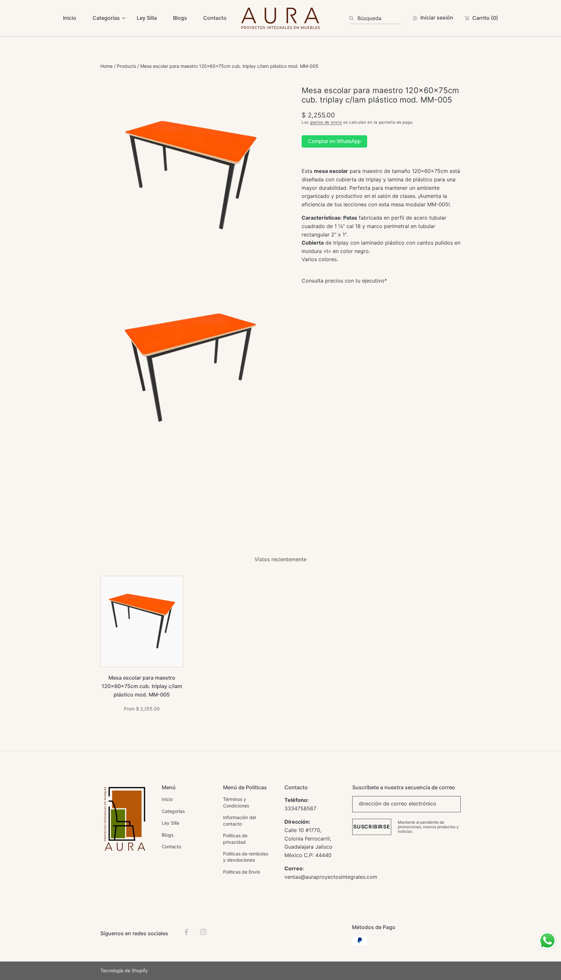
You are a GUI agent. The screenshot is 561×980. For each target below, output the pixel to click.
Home (106, 66)
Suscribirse (371, 826)
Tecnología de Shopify (124, 970)
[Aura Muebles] (280, 18)
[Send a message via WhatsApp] (547, 940)
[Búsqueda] (353, 18)
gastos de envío (326, 122)
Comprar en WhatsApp (334, 141)
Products (126, 66)
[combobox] (375, 18)
